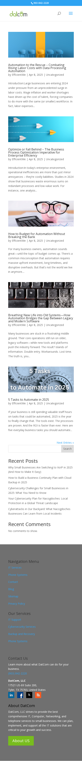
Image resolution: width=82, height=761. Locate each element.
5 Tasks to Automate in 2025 (28, 399)
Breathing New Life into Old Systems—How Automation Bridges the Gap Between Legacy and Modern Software (40, 318)
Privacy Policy (16, 603)
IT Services (15, 567)
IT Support (14, 619)
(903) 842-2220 (17, 673)
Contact (13, 582)
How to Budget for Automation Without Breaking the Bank (36, 235)
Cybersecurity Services (22, 626)
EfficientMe (19, 74)
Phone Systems (17, 575)
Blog (11, 589)
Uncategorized (55, 74)
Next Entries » (65, 442)
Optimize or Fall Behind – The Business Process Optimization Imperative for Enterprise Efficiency (36, 152)
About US (21, 740)
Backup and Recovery (21, 634)
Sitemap (13, 596)
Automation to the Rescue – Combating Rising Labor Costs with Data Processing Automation (37, 68)
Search (67, 448)
